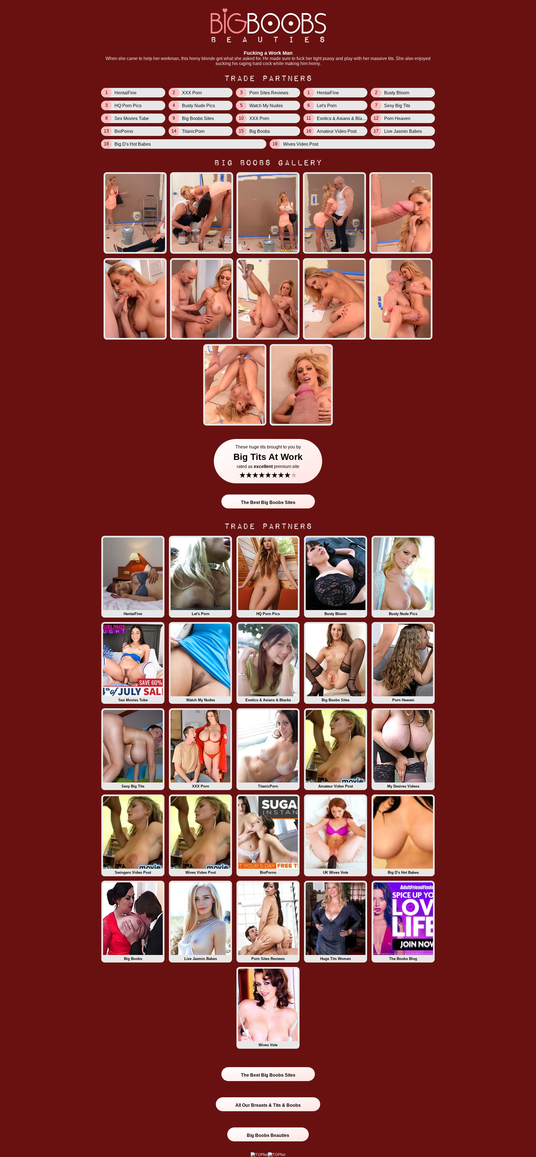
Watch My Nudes (200, 700)
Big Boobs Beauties (268, 1135)
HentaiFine (133, 614)
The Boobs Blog (403, 959)
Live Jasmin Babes (200, 959)
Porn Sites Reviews (268, 959)
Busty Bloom (335, 614)
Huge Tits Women (335, 959)
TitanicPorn (268, 786)
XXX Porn (200, 786)
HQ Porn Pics (268, 614)
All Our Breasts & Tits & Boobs (268, 1105)
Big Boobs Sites (336, 700)
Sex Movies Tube (133, 700)
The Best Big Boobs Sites (268, 502)
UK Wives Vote (335, 872)
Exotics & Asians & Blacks (268, 700)
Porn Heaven (403, 700)
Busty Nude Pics (403, 614)
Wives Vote (268, 1045)
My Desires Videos (403, 786)
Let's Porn (200, 614)
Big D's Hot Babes (403, 872)
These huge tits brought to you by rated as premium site (268, 462)
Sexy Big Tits (132, 786)
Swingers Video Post (133, 872)
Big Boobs (133, 959)
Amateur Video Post (335, 786)
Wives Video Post (200, 872)
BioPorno (268, 872)
